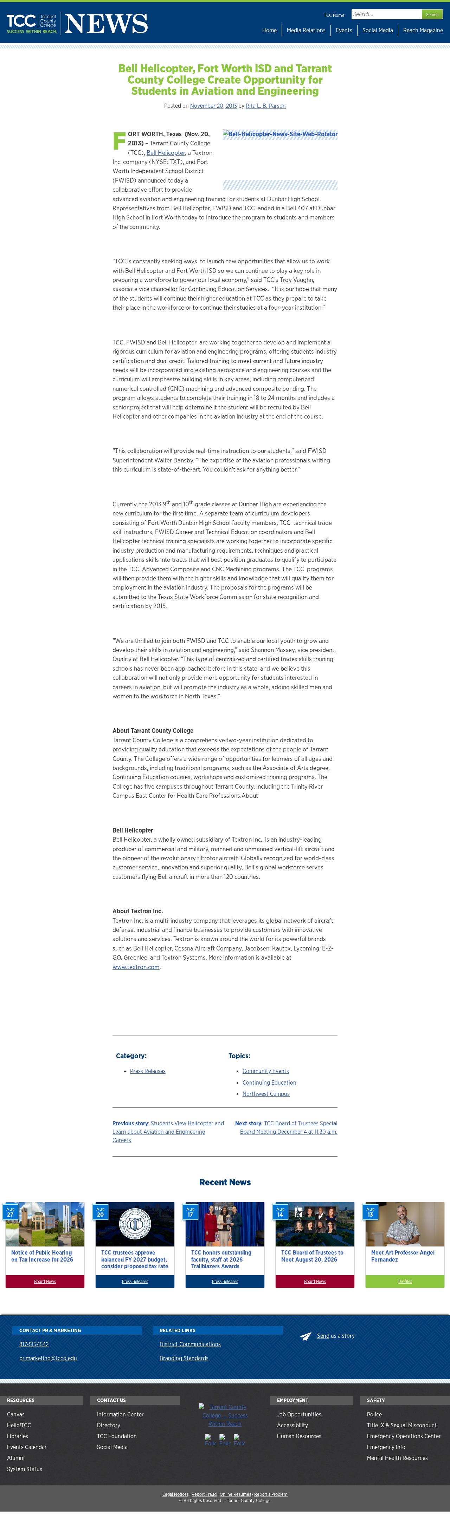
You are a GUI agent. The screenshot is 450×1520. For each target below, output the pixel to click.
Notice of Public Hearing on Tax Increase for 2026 (42, 1256)
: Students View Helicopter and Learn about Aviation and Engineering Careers (168, 1132)
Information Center (120, 1414)
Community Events (266, 1071)
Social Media (377, 30)
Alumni (16, 1458)
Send (323, 1336)
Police (374, 1414)
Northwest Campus (266, 1094)
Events (344, 30)
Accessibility (292, 1425)
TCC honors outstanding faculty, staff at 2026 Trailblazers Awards (221, 1259)
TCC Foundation (117, 1436)
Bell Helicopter (166, 153)
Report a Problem (271, 1494)
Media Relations (306, 30)
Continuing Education (269, 1082)
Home (269, 30)
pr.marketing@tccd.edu (48, 1358)
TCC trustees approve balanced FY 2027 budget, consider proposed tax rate (134, 1259)
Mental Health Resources (397, 1458)
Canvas (16, 1414)
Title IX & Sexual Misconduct (402, 1425)
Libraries (17, 1436)
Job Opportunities (299, 1414)
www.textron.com (136, 967)
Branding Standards (184, 1358)
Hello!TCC (19, 1425)
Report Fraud (204, 1494)
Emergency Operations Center (404, 1436)
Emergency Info (386, 1447)
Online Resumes (235, 1494)
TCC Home (334, 15)
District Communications (190, 1344)
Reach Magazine (423, 30)
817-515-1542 (34, 1344)
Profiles (405, 1281)
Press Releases (148, 1071)
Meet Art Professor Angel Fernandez (403, 1256)
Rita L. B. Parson (266, 106)
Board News (45, 1281)
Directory (108, 1425)
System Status (24, 1469)
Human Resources (299, 1436)
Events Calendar (27, 1447)
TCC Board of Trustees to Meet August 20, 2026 (312, 1256)
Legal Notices (175, 1494)
